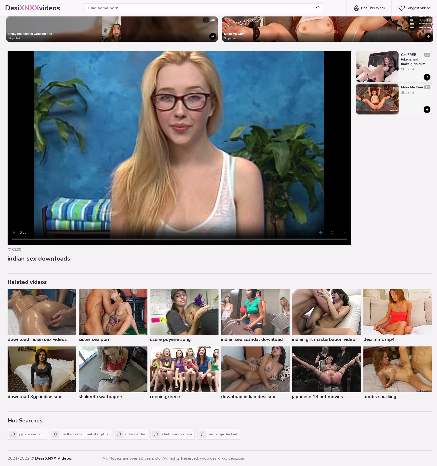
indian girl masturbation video (323, 339)
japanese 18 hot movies (317, 397)
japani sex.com (32, 434)
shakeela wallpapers (101, 397)
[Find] (317, 8)
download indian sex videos (37, 339)
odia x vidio (135, 434)
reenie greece (165, 397)
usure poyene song (170, 339)
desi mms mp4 (379, 339)
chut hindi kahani (177, 434)
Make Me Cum (234, 34)
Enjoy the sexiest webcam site (30, 34)
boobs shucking (379, 397)
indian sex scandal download (252, 339)
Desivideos (32, 8)
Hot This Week (373, 8)
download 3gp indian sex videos (34, 397)
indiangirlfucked (223, 434)
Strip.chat (14, 38)
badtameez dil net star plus (84, 434)
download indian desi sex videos (248, 397)
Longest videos (418, 8)
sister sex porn (95, 339)
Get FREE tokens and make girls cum (413, 59)
